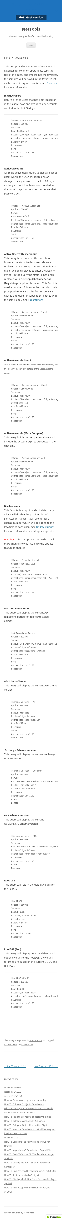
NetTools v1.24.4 (15, 1066)
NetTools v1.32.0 (12, 1091)
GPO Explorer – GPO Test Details (20, 1112)
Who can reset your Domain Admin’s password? (28, 1108)
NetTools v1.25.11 (46, 1066)
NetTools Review (12, 1087)
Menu (31, 45)
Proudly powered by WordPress (19, 1212)
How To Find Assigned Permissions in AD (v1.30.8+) (30, 1170)
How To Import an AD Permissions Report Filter (28, 1150)
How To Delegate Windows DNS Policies (24, 1120)
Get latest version (31, 17)
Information (35, 1040)
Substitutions (35, 299)
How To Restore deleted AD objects (22, 1175)
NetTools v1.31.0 (12, 1137)
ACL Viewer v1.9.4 (13, 1095)
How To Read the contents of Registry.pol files (27, 1116)
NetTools (31, 29)
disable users (10, 1044)
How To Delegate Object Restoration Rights (26, 1125)
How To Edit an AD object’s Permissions (24, 1104)
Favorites (52, 83)
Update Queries (45, 527)
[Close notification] (56, 11)
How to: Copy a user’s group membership (25, 1100)
